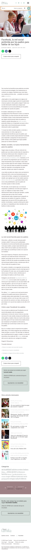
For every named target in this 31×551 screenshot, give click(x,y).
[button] (28, 2)
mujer (12, 400)
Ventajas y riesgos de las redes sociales (13, 353)
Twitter (9, 292)
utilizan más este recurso (8, 180)
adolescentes (15, 423)
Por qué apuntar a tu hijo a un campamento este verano (19, 427)
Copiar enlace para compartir (11, 56)
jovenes (20, 474)
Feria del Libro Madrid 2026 (18, 448)
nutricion (19, 476)
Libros (21, 446)
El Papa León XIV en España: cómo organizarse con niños (19, 458)
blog (3, 472)
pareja (4, 479)
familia (27, 409)
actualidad (18, 400)
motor (4, 476)
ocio (12, 421)
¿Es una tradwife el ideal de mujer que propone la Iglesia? (20, 406)
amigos (20, 336)
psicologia (10, 479)
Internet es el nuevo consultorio (10, 350)
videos (23, 479)
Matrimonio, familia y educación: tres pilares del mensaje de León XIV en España (20, 416)
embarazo (21, 472)
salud (17, 479)
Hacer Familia (15, 402)
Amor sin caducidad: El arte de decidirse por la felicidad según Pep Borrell (19, 437)
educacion (21, 409)
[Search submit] (28, 8)
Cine (6, 472)
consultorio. (8, 96)
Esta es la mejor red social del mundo (12, 347)
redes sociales (22, 121)
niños (26, 423)
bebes (20, 453)
